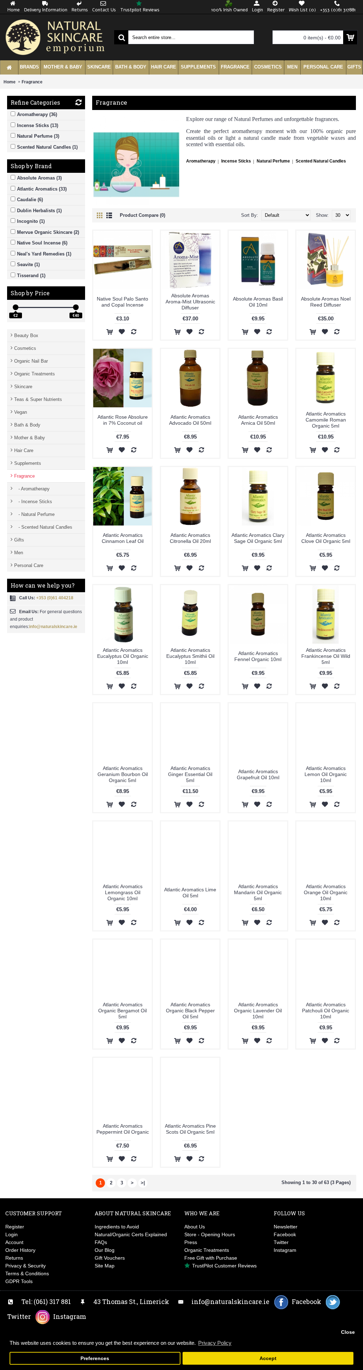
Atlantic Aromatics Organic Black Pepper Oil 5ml (190, 1010)
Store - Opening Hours (209, 1234)
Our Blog (105, 1250)
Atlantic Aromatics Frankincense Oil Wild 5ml (325, 656)
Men (18, 552)
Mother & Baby (29, 437)
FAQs (101, 1242)
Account (14, 1242)
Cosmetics (25, 348)
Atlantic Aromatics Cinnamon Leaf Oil (123, 538)
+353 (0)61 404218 (54, 597)
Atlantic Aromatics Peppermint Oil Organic (122, 1129)
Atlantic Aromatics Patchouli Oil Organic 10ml (325, 1010)
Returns (14, 1258)
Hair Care (23, 450)
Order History (20, 1250)
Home (10, 81)
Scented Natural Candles (321, 161)
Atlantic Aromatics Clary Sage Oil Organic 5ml (257, 538)
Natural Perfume (273, 161)
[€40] (76, 307)
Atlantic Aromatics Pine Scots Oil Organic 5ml (190, 1129)
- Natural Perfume (34, 514)
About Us (194, 1226)
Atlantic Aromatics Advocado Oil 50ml (190, 420)
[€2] (15, 307)
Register (14, 1226)
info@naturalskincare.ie (53, 626)
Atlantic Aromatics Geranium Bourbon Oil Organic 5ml (122, 774)
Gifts (19, 540)
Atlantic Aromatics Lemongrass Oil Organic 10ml (123, 892)
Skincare (23, 386)
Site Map (105, 1266)
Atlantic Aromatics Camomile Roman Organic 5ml (326, 420)
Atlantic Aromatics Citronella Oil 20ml (190, 538)
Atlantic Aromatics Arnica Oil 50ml (258, 420)
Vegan (20, 412)
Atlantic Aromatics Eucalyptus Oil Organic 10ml (122, 656)
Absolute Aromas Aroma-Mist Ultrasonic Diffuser (190, 301)
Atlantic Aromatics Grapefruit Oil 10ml (258, 774)
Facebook (285, 1234)
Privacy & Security (25, 1266)
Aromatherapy (201, 161)
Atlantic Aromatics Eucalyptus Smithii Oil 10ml (190, 656)
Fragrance (32, 81)
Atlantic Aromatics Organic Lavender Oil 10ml (258, 1010)
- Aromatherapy (32, 488)
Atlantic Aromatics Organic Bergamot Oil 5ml (122, 1010)
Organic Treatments (34, 373)
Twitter (281, 1242)
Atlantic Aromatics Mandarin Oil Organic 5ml (258, 892)
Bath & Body (27, 425)
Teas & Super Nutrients (38, 399)
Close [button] (348, 1332)
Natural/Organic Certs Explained (131, 1234)
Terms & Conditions (27, 1273)
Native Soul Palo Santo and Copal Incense (122, 302)
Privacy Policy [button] (214, 1343)
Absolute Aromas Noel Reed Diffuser (326, 302)
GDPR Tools (19, 1281)
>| (143, 1182)
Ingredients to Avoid (117, 1226)
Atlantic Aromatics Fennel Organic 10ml (257, 656)
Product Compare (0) (142, 215)
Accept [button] (268, 1358)
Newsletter (285, 1226)
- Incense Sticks (33, 501)
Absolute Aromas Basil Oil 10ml (258, 302)
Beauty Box (26, 335)
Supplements (27, 463)
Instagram (285, 1250)
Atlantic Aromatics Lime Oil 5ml (190, 892)
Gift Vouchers (110, 1258)
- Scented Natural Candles (43, 527)
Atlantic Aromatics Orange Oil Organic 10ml (325, 892)
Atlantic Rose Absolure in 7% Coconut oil (122, 420)
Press (190, 1242)
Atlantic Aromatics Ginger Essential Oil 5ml (190, 774)
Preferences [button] (94, 1358)
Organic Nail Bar (31, 361)
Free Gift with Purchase (210, 1258)
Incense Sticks (236, 161)
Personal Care (28, 565)
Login (11, 1234)
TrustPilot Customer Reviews (224, 1266)
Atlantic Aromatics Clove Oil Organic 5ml (325, 538)
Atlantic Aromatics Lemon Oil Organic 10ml (326, 774)
